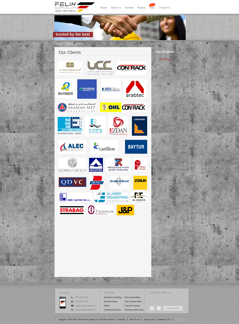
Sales (152, 7)
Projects (141, 7)
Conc (127, 306)
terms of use (134, 319)
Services (129, 7)
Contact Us (164, 7)
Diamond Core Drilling (112, 297)
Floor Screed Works (133, 297)
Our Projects (164, 51)
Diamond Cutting (110, 301)
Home (104, 7)
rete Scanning (134, 306)
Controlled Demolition (112, 310)
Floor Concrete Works (133, 301)
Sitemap (121, 319)
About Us (116, 7)
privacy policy (149, 319)
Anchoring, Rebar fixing (134, 310)
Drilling (106, 306)
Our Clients (166, 59)
